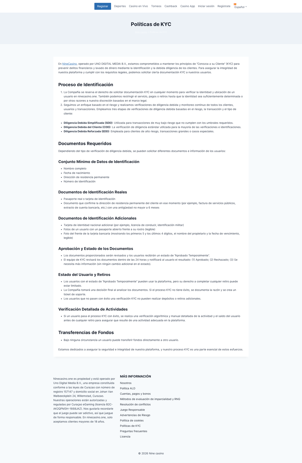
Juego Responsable (132, 409)
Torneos (156, 6)
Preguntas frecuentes (133, 431)
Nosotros (125, 383)
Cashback (171, 6)
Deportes (120, 6)
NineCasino (69, 63)
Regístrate (224, 6)
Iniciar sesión (206, 6)
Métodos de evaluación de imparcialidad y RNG (150, 399)
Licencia (125, 436)
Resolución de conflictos (135, 404)
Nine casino (141, 32)
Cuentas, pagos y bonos (135, 393)
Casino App (187, 6)
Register (102, 6)
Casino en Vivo (138, 6)
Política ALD (127, 388)
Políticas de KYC (130, 425)
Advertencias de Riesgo (135, 415)
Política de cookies (132, 420)
